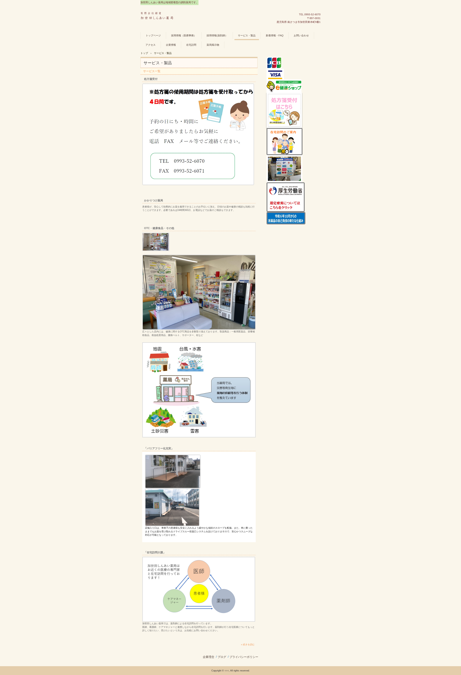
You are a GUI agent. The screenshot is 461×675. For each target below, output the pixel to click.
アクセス (151, 44)
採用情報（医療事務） (183, 35)
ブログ (222, 657)
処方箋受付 (151, 78)
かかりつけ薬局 (153, 200)
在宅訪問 (191, 44)
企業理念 (208, 657)
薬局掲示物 (213, 44)
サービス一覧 (151, 71)
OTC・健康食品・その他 (159, 228)
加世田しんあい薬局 (158, 17)
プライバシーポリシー (243, 657)
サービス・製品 (247, 35)
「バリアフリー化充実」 (159, 448)
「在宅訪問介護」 (155, 552)
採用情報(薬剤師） (217, 35)
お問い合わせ (301, 35)
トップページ (153, 35)
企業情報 (171, 44)
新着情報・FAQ (274, 35)
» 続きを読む (248, 644)
